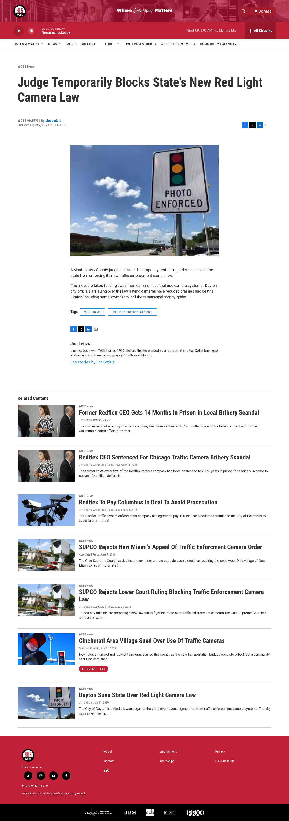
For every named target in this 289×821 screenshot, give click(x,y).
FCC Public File (224, 761)
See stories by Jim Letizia (92, 361)
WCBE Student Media (178, 44)
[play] (18, 30)
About (110, 44)
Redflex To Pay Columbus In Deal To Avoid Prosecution (148, 502)
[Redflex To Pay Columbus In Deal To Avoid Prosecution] (46, 510)
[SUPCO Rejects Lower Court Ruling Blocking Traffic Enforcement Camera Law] (46, 600)
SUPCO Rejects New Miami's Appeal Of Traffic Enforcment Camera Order (170, 547)
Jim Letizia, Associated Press (96, 464)
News (52, 44)
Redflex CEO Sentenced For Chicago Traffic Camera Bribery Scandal (164, 457)
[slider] (38, 30)
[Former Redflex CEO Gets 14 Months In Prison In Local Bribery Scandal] (46, 421)
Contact (109, 761)
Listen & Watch (26, 44)
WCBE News (26, 66)
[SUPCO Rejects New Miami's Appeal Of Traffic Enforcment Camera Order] (46, 555)
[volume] (31, 31)
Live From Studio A (140, 44)
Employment (168, 751)
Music (71, 44)
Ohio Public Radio (89, 648)
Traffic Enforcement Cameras (132, 312)
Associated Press (89, 554)
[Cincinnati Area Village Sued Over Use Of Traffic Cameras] (46, 649)
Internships (167, 761)
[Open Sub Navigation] (42, 44)
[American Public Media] (99, 812)
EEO (106, 770)
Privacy (220, 751)
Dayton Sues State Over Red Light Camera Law (137, 695)
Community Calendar (218, 44)
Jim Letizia (53, 121)
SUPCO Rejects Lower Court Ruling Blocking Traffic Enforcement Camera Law (171, 595)
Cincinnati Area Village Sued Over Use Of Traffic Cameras (152, 640)
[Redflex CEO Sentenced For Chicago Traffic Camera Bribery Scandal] (46, 465)
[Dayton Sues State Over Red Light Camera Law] (46, 703)
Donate (264, 11)
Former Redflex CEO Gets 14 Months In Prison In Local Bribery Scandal (169, 412)
